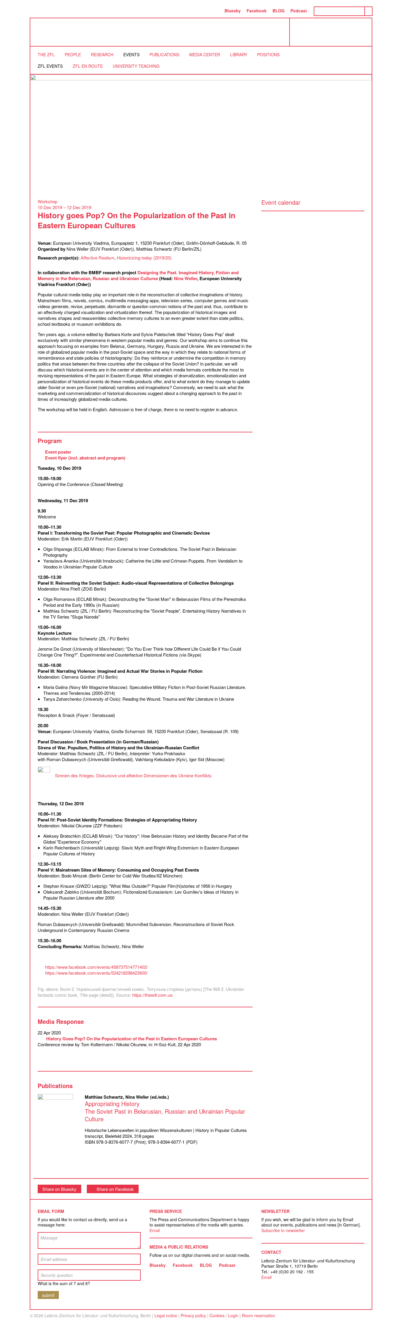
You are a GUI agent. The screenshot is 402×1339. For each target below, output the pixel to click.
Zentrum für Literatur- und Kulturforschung (332, 34)
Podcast (298, 11)
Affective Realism (97, 257)
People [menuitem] (73, 54)
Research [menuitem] (102, 54)
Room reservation (258, 1315)
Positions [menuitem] (268, 54)
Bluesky (233, 11)
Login (233, 1315)
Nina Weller (185, 278)
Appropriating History (165, 1111)
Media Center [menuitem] (204, 54)
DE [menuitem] (215, 10)
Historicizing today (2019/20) (144, 257)
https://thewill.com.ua (152, 995)
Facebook (257, 11)
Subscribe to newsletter (283, 1230)
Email (154, 1230)
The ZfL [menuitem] (46, 54)
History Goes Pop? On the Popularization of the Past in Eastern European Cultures (131, 1038)
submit (48, 1295)
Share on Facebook (115, 1189)
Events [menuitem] (131, 54)
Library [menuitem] (238, 54)
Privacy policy (193, 1315)
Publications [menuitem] (164, 54)
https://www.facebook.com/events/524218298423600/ (96, 973)
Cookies (217, 1315)
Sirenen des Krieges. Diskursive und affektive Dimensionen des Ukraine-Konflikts (133, 776)
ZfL (45, 32)
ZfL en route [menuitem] (88, 66)
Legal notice (166, 1315)
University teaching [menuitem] (136, 66)
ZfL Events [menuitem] (50, 66)
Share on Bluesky (59, 1189)
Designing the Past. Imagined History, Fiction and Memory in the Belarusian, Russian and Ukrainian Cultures (138, 275)
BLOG (279, 11)
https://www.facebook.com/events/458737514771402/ (96, 967)
